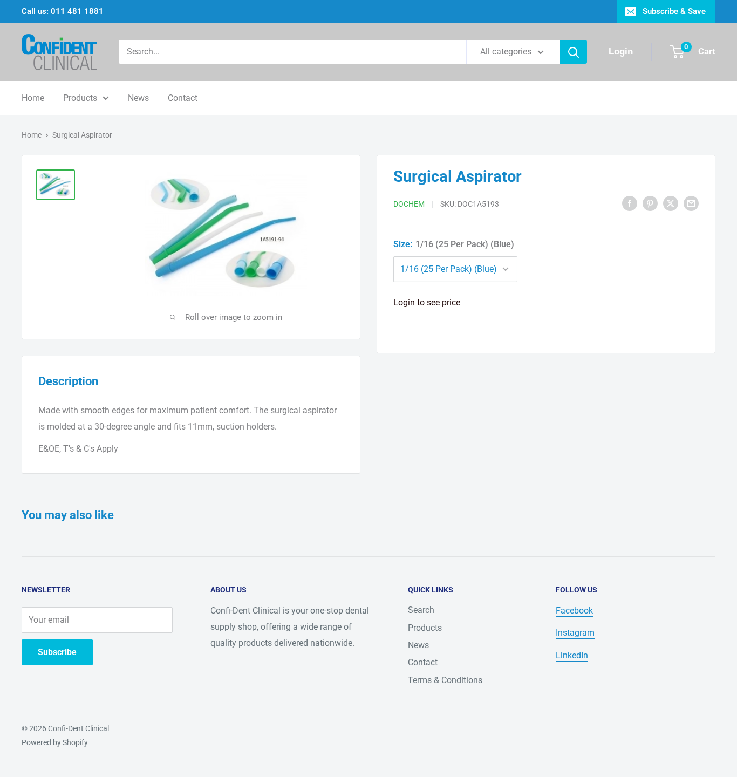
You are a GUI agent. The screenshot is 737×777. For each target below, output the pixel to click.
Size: (453, 244)
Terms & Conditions (445, 680)
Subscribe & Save (674, 11)
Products (80, 98)
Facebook (574, 610)
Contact (182, 98)
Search (421, 610)
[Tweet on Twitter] (670, 203)
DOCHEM (409, 204)
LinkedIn (572, 655)
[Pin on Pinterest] (650, 203)
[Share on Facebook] (629, 203)
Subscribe (57, 652)
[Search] (573, 52)
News (138, 98)
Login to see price (426, 302)
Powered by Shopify (55, 742)
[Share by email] (691, 203)
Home (33, 98)
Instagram (575, 633)
